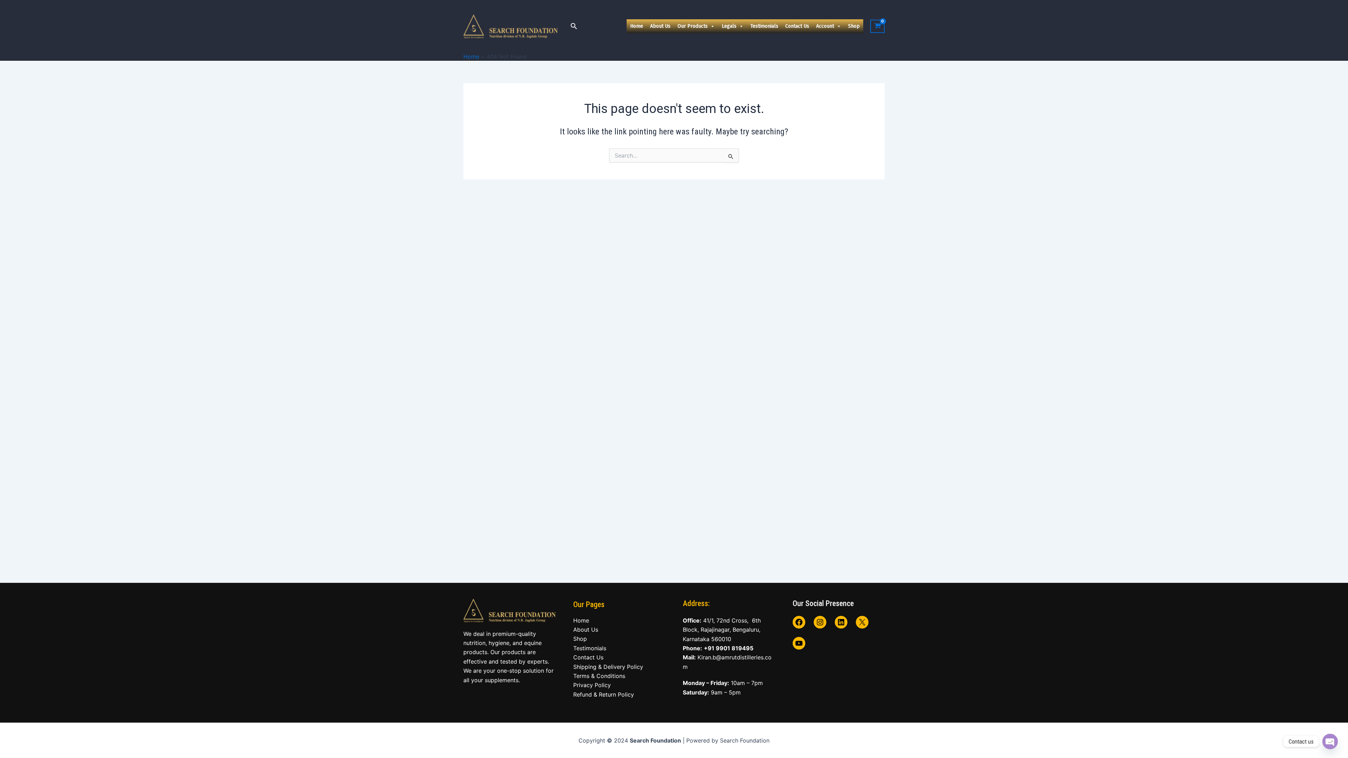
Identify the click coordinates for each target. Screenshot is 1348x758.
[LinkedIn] (841, 622)
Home (636, 26)
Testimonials (764, 26)
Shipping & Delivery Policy (608, 666)
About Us (660, 26)
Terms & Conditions (599, 675)
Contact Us (797, 26)
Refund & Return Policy (603, 694)
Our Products (693, 26)
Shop (854, 26)
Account (825, 26)
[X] (862, 622)
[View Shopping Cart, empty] (877, 26)
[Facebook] (799, 622)
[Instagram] (820, 622)
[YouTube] (799, 643)
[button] (573, 26)
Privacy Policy (592, 685)
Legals (729, 26)
